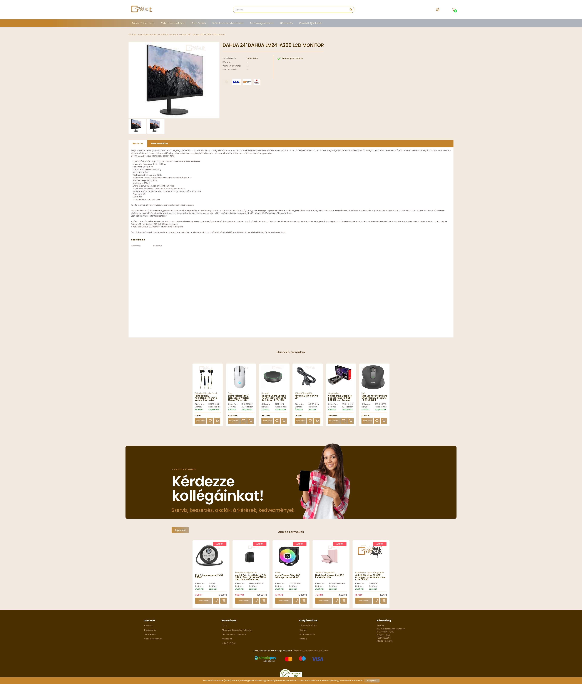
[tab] (138, 143)
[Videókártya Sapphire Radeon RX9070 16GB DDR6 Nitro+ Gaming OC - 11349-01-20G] (341, 378)
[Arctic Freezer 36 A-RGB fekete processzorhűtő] (289, 567)
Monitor (174, 34)
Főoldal (132, 34)
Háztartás (286, 23)
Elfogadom (371, 680)
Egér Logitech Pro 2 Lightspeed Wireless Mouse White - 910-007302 (238, 399)
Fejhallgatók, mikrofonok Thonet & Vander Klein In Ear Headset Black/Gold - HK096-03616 (206, 400)
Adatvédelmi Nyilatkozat (234, 634)
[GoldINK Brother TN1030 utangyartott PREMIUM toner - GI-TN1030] (369, 557)
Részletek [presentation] (138, 143)
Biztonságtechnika (262, 23)
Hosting (303, 638)
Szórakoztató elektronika (228, 23)
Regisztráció (150, 630)
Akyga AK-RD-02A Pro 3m (306, 396)
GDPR (326, 650)
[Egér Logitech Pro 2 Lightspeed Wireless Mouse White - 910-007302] (241, 378)
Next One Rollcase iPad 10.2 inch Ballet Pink (329, 576)
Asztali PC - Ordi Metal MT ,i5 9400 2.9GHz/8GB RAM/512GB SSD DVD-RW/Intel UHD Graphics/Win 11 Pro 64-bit (250, 578)
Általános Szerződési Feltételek (237, 630)
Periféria (163, 34)
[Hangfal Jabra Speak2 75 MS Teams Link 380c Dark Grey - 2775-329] (274, 378)
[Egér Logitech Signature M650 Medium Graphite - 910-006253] (374, 378)
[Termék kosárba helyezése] (217, 421)
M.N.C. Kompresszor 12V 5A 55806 (209, 576)
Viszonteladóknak (153, 638)
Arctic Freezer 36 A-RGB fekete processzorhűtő (287, 576)
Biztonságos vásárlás (292, 58)
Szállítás (199, 409)
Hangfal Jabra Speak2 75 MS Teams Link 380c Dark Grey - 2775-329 (273, 398)
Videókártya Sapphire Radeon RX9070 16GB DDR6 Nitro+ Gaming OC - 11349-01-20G (340, 399)
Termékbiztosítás (308, 625)
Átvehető (299, 409)
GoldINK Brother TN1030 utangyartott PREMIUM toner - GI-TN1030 (370, 577)
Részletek (200, 421)
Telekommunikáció (173, 23)
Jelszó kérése (229, 643)
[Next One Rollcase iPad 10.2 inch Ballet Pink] (329, 567)
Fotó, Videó (199, 23)
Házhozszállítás (307, 634)
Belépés (148, 625)
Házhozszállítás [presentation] (159, 143)
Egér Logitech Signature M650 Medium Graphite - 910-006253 (374, 398)
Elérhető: (198, 406)
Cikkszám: (199, 404)
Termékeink (150, 634)
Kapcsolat (180, 530)
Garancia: (136, 245)
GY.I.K (224, 625)
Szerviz (302, 630)
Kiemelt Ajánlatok (310, 23)
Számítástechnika (143, 23)
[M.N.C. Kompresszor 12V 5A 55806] (209, 565)
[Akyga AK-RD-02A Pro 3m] (308, 378)
